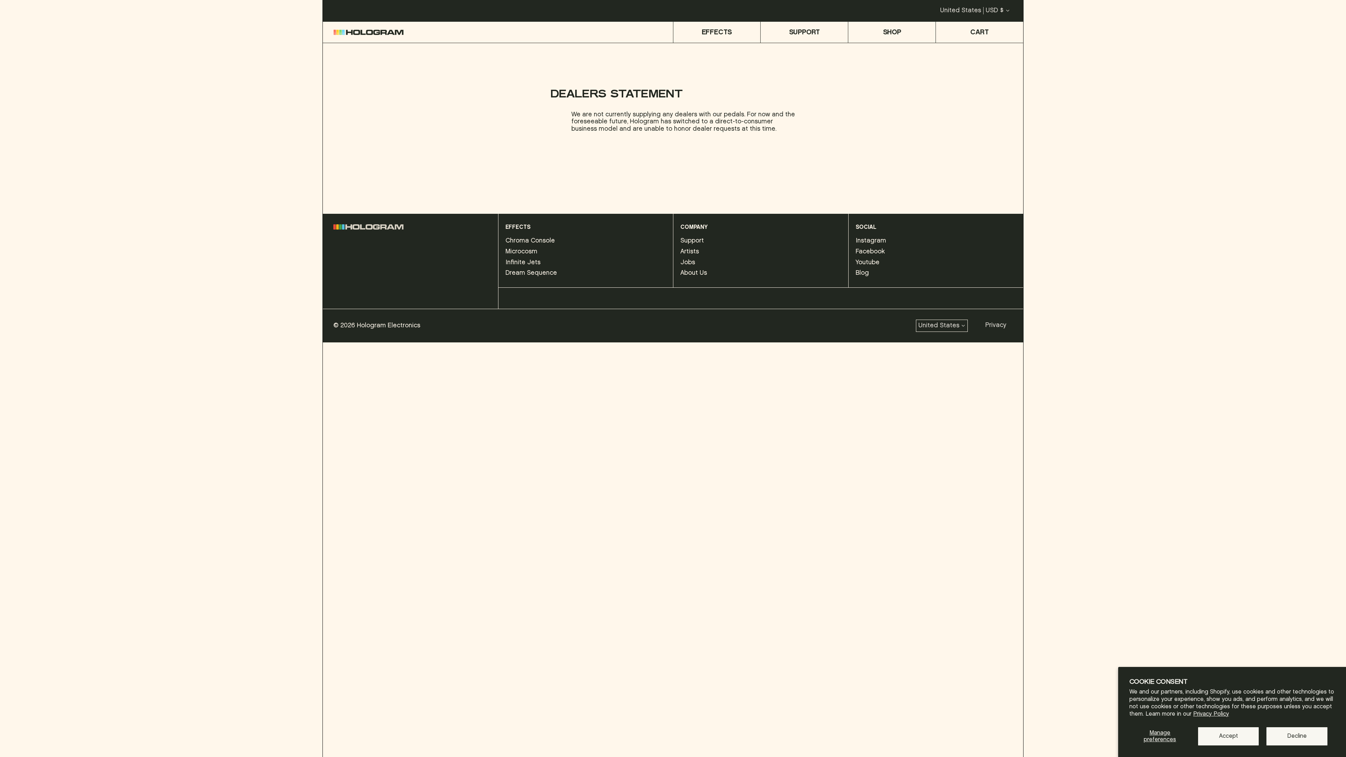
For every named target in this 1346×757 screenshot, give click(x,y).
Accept (1228, 736)
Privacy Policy (1211, 714)
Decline (1297, 736)
